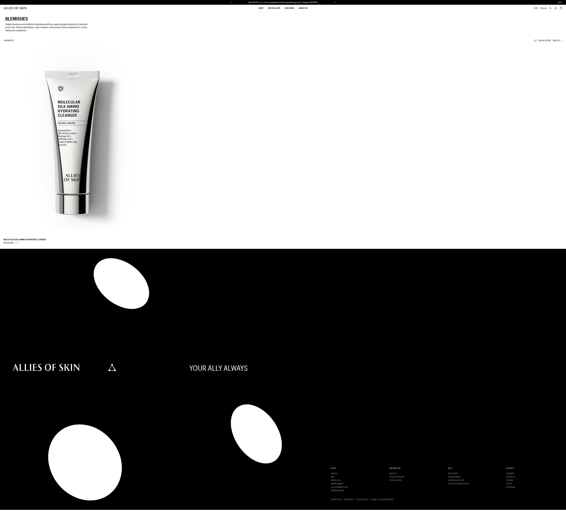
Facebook (510, 473)
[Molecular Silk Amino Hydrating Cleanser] (73, 137)
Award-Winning (337, 484)
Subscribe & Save (337, 490)
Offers (559, 2)
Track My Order (454, 477)
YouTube (509, 480)
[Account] (555, 8)
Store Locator (395, 480)
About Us (303, 8)
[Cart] (561, 8)
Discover (289, 8)
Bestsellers (274, 8)
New (332, 477)
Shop (260, 8)
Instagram (510, 487)
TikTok (508, 484)
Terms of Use (336, 499)
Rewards (543, 8)
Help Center (453, 473)
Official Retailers (396, 477)
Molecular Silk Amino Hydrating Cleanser (25, 239)
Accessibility (349, 499)
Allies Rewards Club (339, 487)
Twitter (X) (510, 477)
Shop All (334, 473)
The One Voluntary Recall (458, 484)
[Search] (550, 8)
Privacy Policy (362, 499)
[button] (231, 2)
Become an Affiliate (456, 480)
